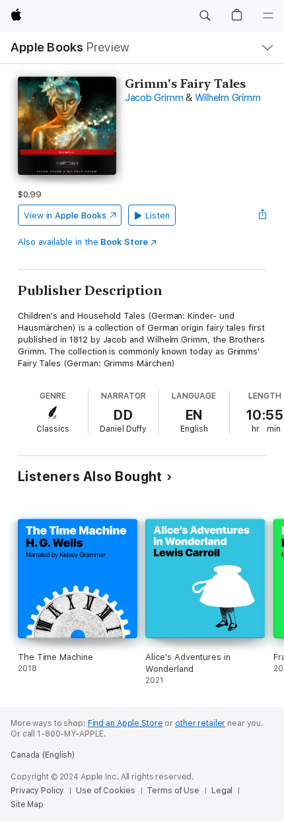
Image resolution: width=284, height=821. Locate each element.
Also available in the (83, 242)
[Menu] (268, 16)
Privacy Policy (37, 790)
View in (65, 215)
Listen (157, 215)
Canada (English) (43, 755)
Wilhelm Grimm (228, 98)
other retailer (200, 723)
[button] (205, 16)
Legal (221, 790)
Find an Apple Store (125, 723)
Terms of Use (173, 790)
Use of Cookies (105, 790)
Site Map (27, 804)
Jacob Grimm (154, 98)
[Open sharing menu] (262, 215)
